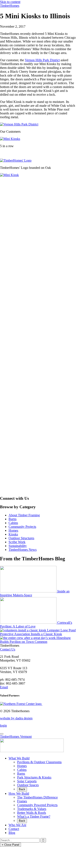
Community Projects (22, 526)
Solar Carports (27, 781)
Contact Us (7, 649)
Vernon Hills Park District (42, 60)
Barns (12, 519)
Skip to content (10, 2)
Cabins (13, 523)
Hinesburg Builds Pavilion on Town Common (35, 639)
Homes (13, 530)
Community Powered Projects (37, 805)
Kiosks (13, 534)
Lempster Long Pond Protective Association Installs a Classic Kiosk (38, 632)
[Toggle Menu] (1, 734)
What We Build (19, 758)
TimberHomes (9, 5)
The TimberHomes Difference (37, 797)
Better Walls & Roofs (31, 812)
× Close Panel (10, 844)
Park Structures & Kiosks (34, 777)
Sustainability (18, 546)
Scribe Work (17, 542)
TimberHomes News (23, 549)
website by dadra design (16, 718)
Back (22, 789)
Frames (22, 801)
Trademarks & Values (31, 809)
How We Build (19, 793)
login (3, 725)
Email (4, 687)
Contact (14, 829)
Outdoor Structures (21, 538)
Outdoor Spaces (28, 785)
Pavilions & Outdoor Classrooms (39, 762)
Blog (12, 832)
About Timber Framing (24, 515)
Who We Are (17, 825)
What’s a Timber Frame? (33, 816)
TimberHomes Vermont (16, 736)
